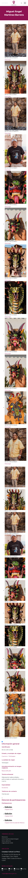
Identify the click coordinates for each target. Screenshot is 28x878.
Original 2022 (9, 809)
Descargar (8, 59)
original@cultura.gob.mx (9, 873)
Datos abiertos (6, 841)
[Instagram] (5, 3)
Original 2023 (9, 816)
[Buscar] (21, 3)
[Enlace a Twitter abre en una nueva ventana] (11, 869)
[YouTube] (7, 3)
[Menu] (25, 3)
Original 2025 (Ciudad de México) (14, 822)
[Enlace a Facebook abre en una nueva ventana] (5, 869)
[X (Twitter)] (3, 3)
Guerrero (4, 756)
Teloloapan (12, 756)
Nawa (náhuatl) (6, 770)
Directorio (5, 837)
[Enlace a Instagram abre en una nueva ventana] (17, 869)
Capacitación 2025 (7, 843)
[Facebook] (2, 3)
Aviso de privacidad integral (10, 839)
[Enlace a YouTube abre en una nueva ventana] (23, 869)
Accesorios (5, 787)
